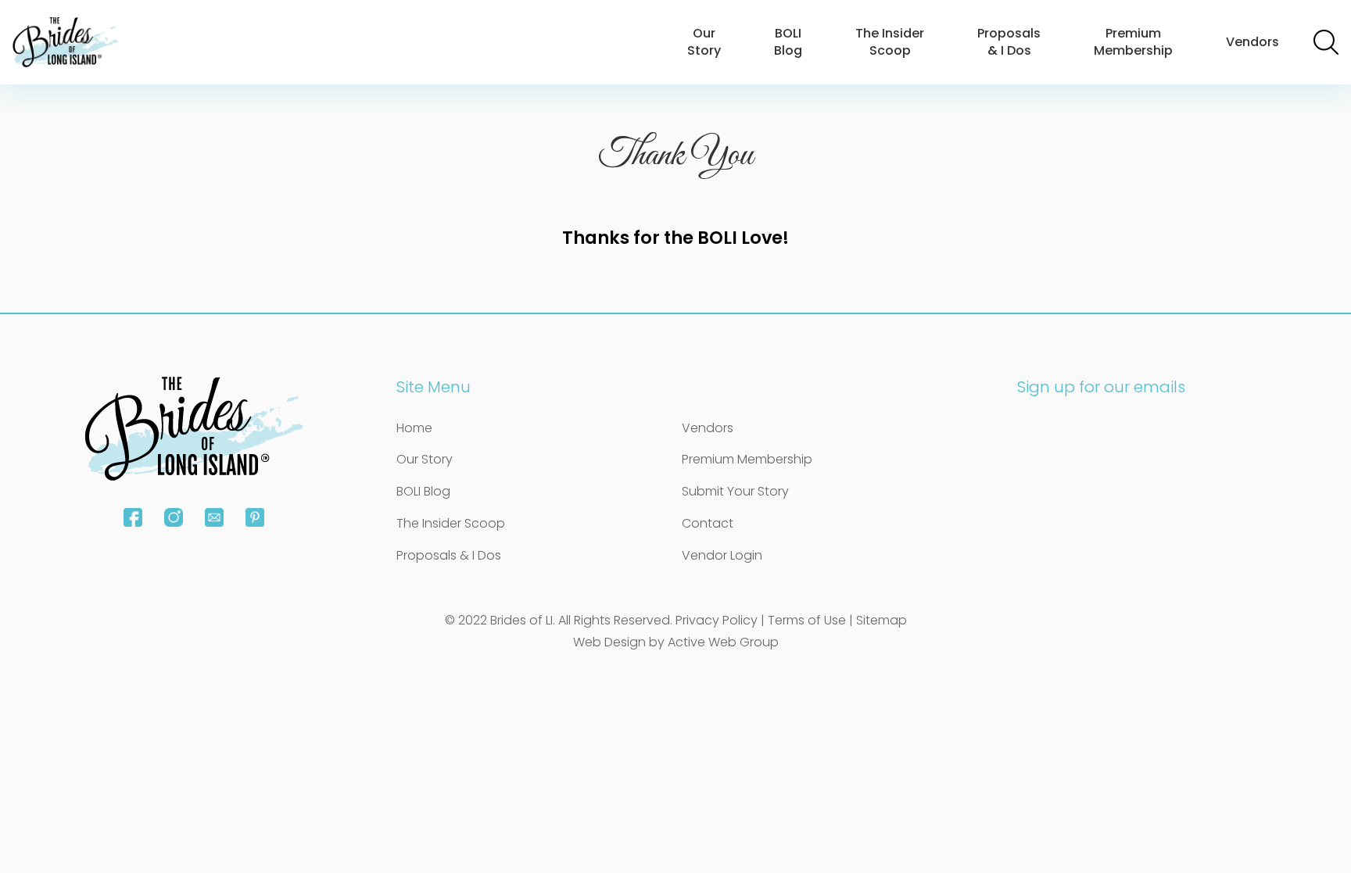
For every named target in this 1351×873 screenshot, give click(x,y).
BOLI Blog (788, 41)
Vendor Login (722, 555)
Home (414, 428)
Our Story (704, 41)
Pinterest (254, 517)
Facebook (133, 517)
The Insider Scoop (889, 41)
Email (214, 517)
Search (1325, 42)
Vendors (1252, 42)
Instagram (173, 517)
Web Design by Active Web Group (676, 642)
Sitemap (881, 620)
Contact (707, 523)
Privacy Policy (717, 620)
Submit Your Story (735, 491)
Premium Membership (1133, 41)
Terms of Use (807, 620)
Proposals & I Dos (1009, 41)
